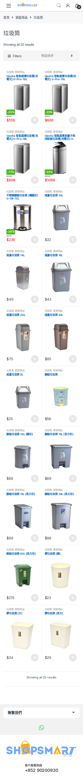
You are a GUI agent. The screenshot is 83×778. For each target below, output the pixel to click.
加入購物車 (35, 120)
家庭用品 (21, 17)
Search (58, 5)
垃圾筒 (10, 72)
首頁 (6, 17)
